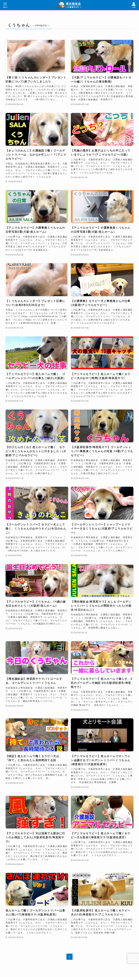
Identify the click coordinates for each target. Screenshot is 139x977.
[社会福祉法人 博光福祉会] (69, 5)
